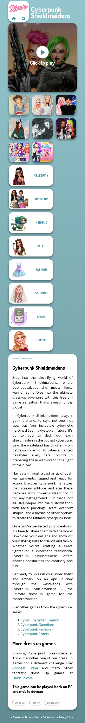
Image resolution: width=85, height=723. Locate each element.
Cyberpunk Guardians (37, 624)
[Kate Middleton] (19, 128)
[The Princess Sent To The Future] (42, 152)
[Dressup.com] (13, 18)
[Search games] (24, 18)
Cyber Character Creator (40, 620)
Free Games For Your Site (25, 717)
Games (15, 358)
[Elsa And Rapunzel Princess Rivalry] (19, 152)
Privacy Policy (66, 717)
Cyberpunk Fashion (36, 629)
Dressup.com (22, 678)
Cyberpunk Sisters (35, 634)
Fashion (36, 702)
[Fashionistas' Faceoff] (66, 128)
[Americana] (19, 105)
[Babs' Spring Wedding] (42, 105)
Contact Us (48, 717)
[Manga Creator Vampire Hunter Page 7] (42, 128)
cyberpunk (53, 702)
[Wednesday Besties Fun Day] (66, 105)
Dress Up (27, 358)
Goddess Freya (25, 668)
